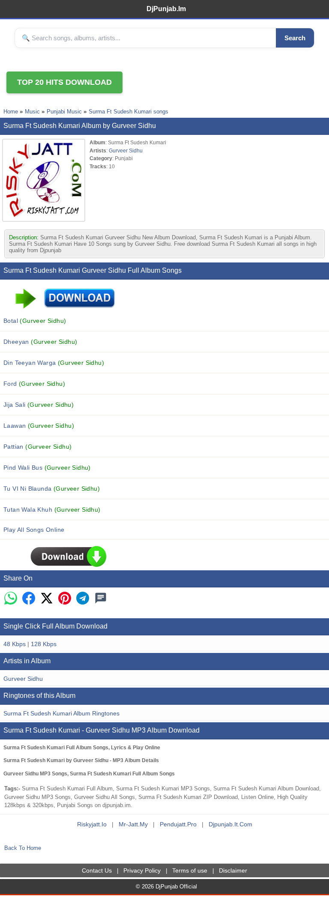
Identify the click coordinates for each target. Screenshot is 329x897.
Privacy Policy (142, 870)
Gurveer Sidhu (126, 150)
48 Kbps (14, 644)
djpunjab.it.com (230, 824)
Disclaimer (233, 870)
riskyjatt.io (92, 824)
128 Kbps (44, 644)
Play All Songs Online (34, 529)
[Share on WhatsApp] (10, 599)
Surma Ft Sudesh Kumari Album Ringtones (61, 713)
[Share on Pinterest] (64, 599)
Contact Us (97, 870)
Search (294, 38)
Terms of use (189, 870)
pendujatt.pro (178, 824)
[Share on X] (46, 599)
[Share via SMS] (100, 599)
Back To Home (22, 848)
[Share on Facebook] (28, 599)
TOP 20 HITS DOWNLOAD (64, 82)
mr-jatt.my (133, 824)
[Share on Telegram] (82, 599)
